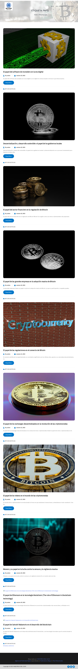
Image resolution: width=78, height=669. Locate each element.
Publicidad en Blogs (45, 660)
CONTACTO (70, 6)
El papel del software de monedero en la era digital (23, 72)
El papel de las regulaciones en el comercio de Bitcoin (24, 350)
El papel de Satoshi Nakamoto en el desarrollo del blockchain (27, 624)
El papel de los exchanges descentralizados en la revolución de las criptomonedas (35, 424)
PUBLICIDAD (63, 6)
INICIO (52, 6)
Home (35, 14)
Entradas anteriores (8, 645)
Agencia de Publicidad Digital (23, 660)
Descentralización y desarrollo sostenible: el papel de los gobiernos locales (32, 143)
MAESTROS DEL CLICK (43, 659)
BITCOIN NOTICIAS (10, 89)
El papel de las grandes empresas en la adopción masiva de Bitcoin (29, 281)
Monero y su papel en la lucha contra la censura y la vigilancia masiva (30, 569)
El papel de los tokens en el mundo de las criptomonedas (25, 495)
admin (8, 75)
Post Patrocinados (58, 660)
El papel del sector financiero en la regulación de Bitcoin (25, 209)
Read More (9, 82)
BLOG (57, 6)
